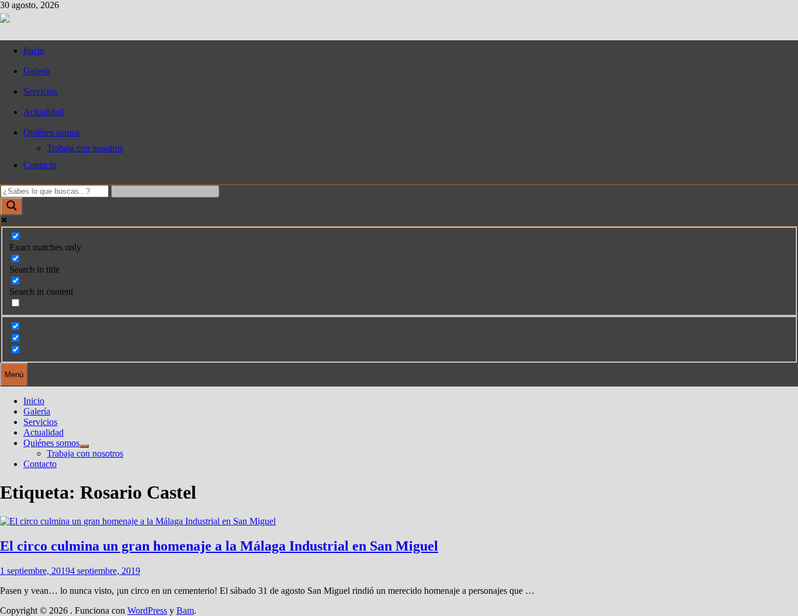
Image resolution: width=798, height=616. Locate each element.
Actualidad (43, 112)
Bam (185, 610)
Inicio (33, 50)
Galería (36, 71)
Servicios (40, 91)
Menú (14, 374)
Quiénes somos (51, 132)
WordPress (147, 610)
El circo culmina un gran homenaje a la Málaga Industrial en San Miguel (219, 546)
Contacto (40, 165)
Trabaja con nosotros (85, 148)
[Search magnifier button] (12, 206)
